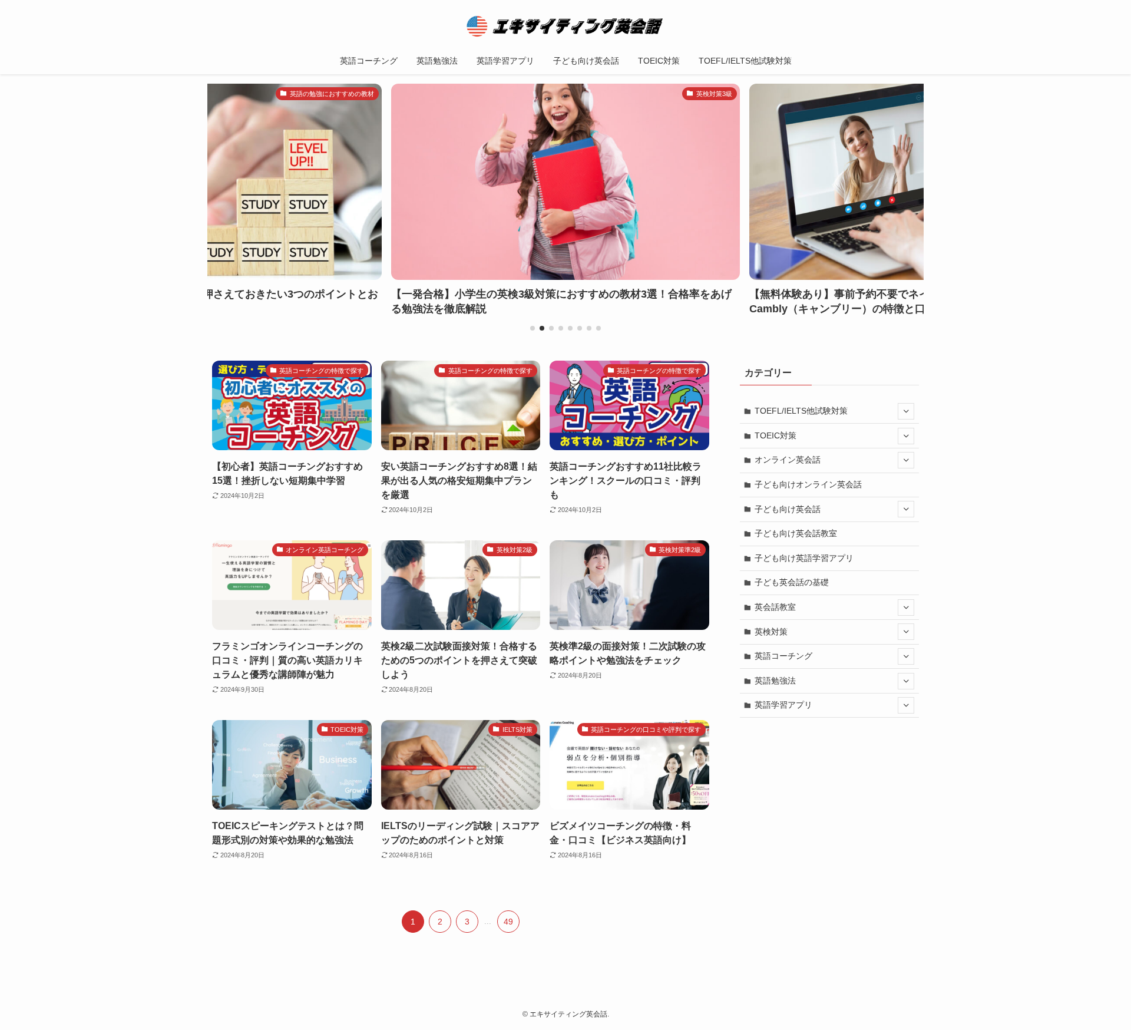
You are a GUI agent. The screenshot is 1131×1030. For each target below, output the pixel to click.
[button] (532, 328)
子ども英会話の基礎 (792, 582)
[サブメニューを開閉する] (906, 411)
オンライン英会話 (788, 459)
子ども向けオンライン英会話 (808, 484)
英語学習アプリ (783, 704)
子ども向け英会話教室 (796, 533)
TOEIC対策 (775, 435)
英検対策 (771, 631)
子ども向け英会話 (788, 509)
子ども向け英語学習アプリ (804, 558)
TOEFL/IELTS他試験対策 (801, 410)
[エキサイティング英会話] (565, 26)
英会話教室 (775, 607)
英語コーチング (783, 656)
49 (508, 921)
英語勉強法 (775, 680)
